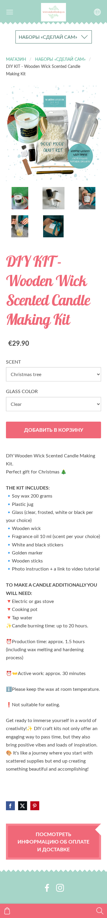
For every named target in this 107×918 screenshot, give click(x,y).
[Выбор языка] (97, 12)
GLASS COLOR (22, 391)
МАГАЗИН (16, 59)
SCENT (13, 362)
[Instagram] (60, 888)
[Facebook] (47, 888)
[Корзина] (7, 911)
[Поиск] (100, 911)
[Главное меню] (9, 12)
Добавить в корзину (53, 429)
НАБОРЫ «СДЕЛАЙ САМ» (60, 59)
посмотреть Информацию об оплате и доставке (53, 841)
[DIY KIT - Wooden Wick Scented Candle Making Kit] (20, 198)
